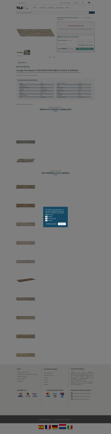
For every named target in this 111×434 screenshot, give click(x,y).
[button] (46, 214)
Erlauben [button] (62, 223)
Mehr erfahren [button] (60, 212)
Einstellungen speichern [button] (51, 223)
